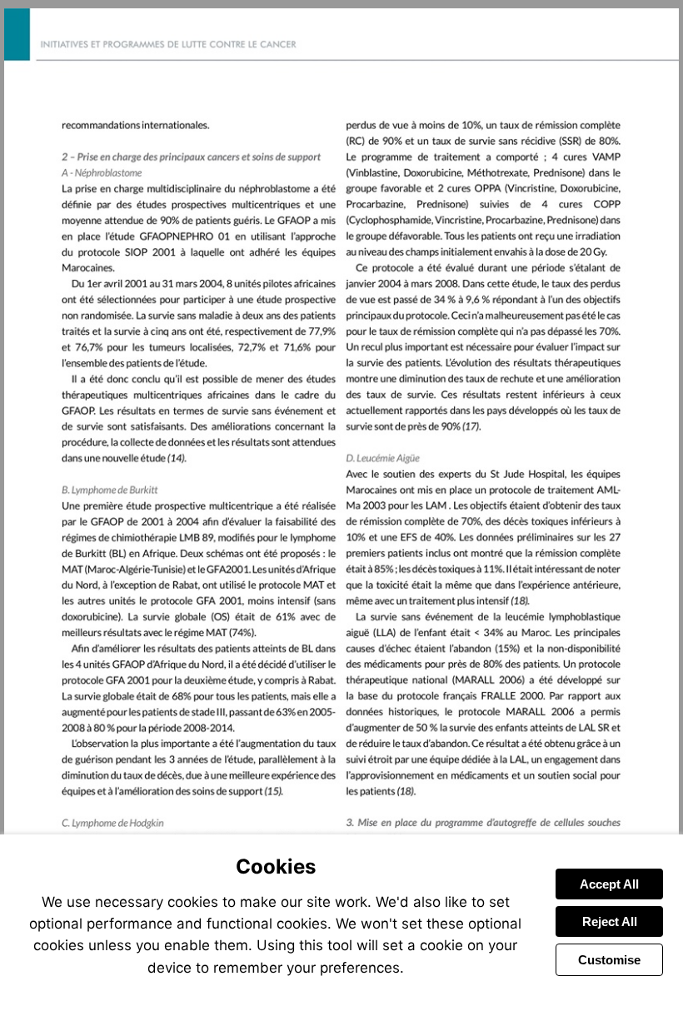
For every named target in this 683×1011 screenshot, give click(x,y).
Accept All (609, 884)
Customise (609, 960)
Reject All (609, 921)
